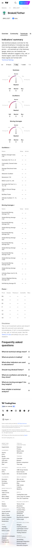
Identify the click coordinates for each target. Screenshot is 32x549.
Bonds (3, 456)
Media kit (19, 489)
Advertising (20, 539)
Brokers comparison (22, 462)
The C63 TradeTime (22, 498)
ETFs (3, 454)
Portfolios (4, 490)
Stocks (4, 452)
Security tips (20, 515)
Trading (4, 526)
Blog (18, 483)
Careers (19, 487)
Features (19, 447)
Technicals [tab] (24, 33)
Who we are (20, 479)
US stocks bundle (22, 473)
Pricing (19, 449)
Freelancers (5, 540)
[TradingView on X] (3, 410)
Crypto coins (5, 458)
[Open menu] (2, 3)
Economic (4, 479)
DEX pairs (4, 462)
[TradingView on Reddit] (3, 415)
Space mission (21, 481)
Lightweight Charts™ (23, 528)
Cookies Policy (21, 510)
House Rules (5, 519)
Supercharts (5, 447)
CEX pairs (4, 460)
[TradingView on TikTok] (28, 410)
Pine (3, 464)
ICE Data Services (22, 423)
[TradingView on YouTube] (11, 410)
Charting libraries (22, 526)
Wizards (4, 538)
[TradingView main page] (6, 3)
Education (5, 528)
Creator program (6, 517)
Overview (19, 458)
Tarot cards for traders (23, 496)
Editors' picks (6, 530)
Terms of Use (6, 334)
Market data (20, 451)
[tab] (8, 64)
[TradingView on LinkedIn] (20, 410)
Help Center (20, 485)
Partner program (21, 543)
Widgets (19, 524)
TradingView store (22, 494)
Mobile (4, 504)
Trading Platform (21, 532)
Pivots (4, 289)
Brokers (19, 460)
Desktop (4, 506)
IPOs (3, 485)
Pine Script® (5, 498)
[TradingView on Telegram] (24, 410)
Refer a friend (6, 515)
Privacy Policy (21, 508)
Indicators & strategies (8, 536)
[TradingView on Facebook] (7, 410)
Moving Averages (8, 205)
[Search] (15, 3)
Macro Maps (5, 496)
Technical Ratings (8, 60)
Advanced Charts (22, 530)
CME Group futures (22, 470)
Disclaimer (20, 506)
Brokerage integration (23, 541)
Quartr (25, 435)
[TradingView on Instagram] (16, 410)
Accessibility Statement (20, 512)
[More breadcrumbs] (10, 8)
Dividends (5, 483)
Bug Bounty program (23, 517)
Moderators (5, 521)
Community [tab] (14, 33)
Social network (6, 511)
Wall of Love (5, 513)
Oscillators (5, 147)
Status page (20, 519)
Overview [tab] (5, 33)
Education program (22, 545)
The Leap (19, 464)
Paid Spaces (5, 542)
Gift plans (19, 453)
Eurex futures (20, 471)
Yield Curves (5, 492)
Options (4, 494)
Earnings (4, 481)
